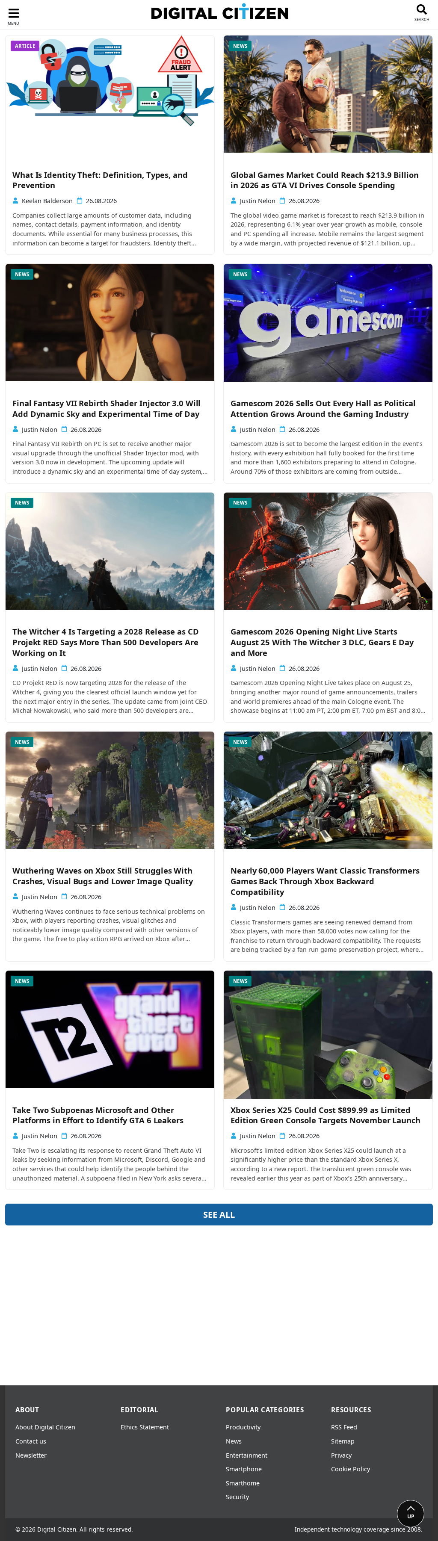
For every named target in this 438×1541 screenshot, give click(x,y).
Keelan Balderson (47, 201)
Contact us (30, 1441)
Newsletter (31, 1455)
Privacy (341, 1455)
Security (237, 1497)
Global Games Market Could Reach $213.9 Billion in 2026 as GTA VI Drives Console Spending (325, 180)
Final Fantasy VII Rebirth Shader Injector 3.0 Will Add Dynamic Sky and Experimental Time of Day (106, 408)
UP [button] (410, 1516)
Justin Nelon (257, 201)
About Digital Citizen (45, 1427)
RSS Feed (344, 1427)
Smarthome (243, 1483)
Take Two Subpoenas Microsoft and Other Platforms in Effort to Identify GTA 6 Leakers (97, 1115)
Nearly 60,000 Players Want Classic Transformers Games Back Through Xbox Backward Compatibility (325, 881)
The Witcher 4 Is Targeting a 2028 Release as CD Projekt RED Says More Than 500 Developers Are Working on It (105, 642)
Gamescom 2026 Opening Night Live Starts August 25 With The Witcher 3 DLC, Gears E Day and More (322, 642)
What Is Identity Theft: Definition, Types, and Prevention (100, 180)
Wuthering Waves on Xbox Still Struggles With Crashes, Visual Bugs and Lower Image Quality (102, 875)
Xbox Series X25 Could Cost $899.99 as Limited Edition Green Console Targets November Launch (325, 1115)
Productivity (243, 1427)
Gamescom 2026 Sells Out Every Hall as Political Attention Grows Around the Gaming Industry (323, 408)
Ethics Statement (145, 1427)
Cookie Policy (350, 1469)
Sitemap (343, 1441)
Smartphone (244, 1469)
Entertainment (246, 1455)
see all (219, 1214)
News (234, 1441)
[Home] (219, 13)
